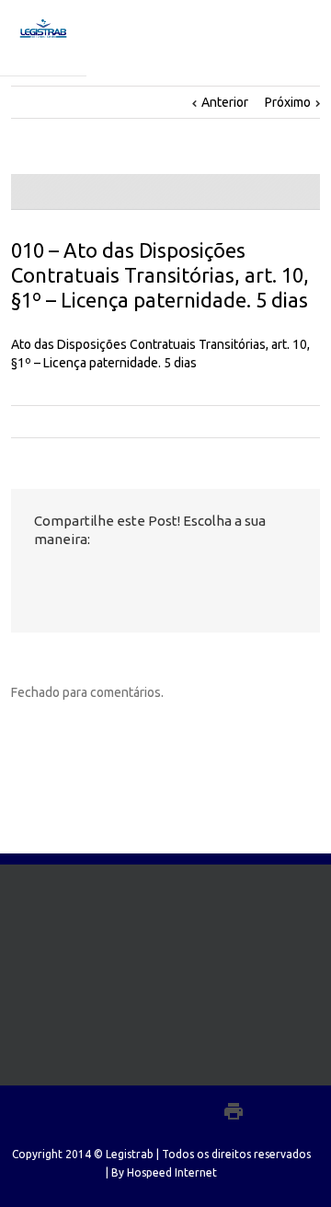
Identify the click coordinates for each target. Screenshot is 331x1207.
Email (180, 580)
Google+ (193, 1111)
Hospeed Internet (172, 1172)
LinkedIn (103, 578)
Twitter (69, 579)
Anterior (224, 102)
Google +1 (140, 580)
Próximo (288, 102)
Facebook (38, 579)
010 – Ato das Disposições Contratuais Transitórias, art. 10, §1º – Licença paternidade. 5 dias (160, 274)
